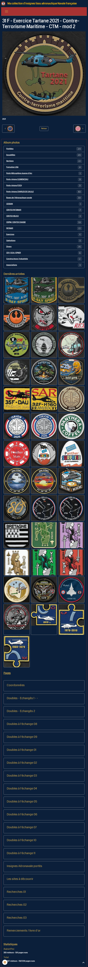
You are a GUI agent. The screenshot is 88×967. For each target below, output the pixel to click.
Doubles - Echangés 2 (21, 711)
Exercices (43, 234)
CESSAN (43, 204)
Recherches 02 (17, 904)
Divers (43, 246)
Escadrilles (43, 155)
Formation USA (43, 167)
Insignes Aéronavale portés (24, 866)
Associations (43, 265)
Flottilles (43, 149)
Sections (43, 161)
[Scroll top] (83, 962)
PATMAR (43, 228)
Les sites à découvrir (20, 879)
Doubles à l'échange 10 (21, 840)
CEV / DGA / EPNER (43, 253)
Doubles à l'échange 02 (22, 762)
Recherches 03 (17, 917)
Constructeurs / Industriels (43, 259)
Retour (44, 128)
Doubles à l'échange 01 (21, 750)
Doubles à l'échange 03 (22, 775)
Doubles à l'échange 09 (22, 737)
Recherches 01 (16, 892)
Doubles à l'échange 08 (22, 724)
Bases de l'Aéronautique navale (43, 197)
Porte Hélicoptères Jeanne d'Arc (43, 173)
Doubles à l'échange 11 (21, 853)
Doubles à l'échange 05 (22, 801)
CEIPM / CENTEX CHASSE (43, 222)
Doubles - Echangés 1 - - (22, 698)
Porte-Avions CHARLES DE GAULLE (43, 191)
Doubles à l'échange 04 (22, 788)
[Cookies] (4, 962)
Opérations (43, 240)
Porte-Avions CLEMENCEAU (43, 179)
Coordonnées (16, 685)
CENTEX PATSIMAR (43, 210)
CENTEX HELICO (43, 216)
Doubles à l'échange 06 (22, 814)
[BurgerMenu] (6, 11)
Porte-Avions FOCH (43, 185)
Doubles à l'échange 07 (22, 827)
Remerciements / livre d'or (23, 930)
